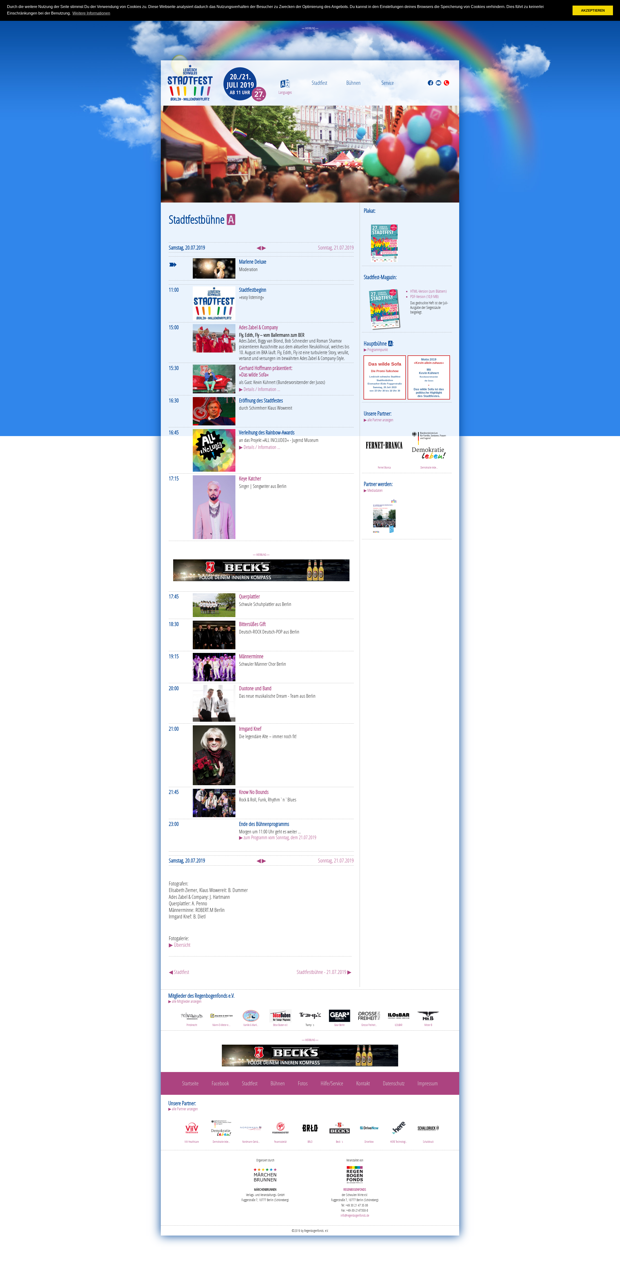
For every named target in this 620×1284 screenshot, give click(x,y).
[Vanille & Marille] (251, 1015)
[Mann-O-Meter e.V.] (221, 1015)
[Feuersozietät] (280, 1127)
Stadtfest (319, 82)
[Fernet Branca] (384, 444)
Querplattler (249, 596)
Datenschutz (393, 1083)
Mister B (428, 1025)
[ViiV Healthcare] (192, 1127)
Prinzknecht (191, 1025)
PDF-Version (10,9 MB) (424, 296)
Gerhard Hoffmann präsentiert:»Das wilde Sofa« (266, 371)
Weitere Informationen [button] (91, 13)
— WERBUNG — (310, 28)
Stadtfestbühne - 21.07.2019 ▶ (324, 971)
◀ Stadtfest (179, 971)
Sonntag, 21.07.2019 (336, 247)
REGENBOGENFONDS (354, 1189)
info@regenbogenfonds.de (355, 1215)
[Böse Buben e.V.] (280, 1015)
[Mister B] (428, 1015)
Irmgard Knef (250, 728)
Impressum (428, 1083)
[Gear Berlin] (339, 1015)
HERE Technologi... (398, 1141)
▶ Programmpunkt (376, 349)
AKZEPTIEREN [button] (593, 10)
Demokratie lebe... (429, 467)
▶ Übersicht (179, 944)
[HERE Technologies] (399, 1127)
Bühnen (353, 82)
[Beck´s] (339, 1127)
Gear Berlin (339, 1025)
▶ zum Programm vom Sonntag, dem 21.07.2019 (277, 837)
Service (387, 82)
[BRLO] (310, 1127)
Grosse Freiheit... (369, 1025)
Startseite (190, 1083)
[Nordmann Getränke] (251, 1127)
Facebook (220, 1083)
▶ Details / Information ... (259, 389)
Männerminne (251, 656)
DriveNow (369, 1141)
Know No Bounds (254, 791)
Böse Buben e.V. (280, 1025)
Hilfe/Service (332, 1083)
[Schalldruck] (428, 1127)
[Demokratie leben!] (429, 444)
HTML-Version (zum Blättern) (428, 291)
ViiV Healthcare (192, 1141)
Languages (285, 92)
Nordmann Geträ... (251, 1141)
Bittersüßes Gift (252, 623)
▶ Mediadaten (373, 490)
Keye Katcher (250, 478)
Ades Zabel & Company (258, 327)
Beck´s (339, 1141)
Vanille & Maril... (250, 1025)
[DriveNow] (369, 1127)
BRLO (310, 1141)
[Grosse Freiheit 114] (369, 1015)
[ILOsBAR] (399, 1015)
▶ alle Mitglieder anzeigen (185, 1001)
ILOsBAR (398, 1025)
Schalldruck (428, 1141)
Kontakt (363, 1083)
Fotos (303, 1083)
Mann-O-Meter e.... (221, 1025)
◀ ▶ (261, 247)
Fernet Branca (384, 467)
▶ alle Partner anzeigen (378, 419)
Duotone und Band (255, 688)
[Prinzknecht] (192, 1015)
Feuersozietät (280, 1141)
